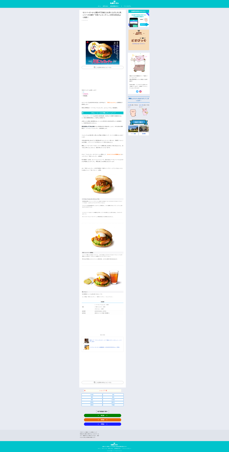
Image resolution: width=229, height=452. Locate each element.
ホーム (99, 6)
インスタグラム (128, 6)
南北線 (102, 415)
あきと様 (141, 105)
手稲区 (113, 405)
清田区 (91, 405)
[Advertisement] (102, 31)
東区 (92, 397)
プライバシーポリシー (126, 448)
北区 (113, 394)
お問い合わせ (105, 6)
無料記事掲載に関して (114, 6)
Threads (85, 95)
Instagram (85, 93)
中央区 (91, 394)
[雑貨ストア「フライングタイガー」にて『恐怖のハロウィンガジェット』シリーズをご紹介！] (103, 343)
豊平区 (113, 402)
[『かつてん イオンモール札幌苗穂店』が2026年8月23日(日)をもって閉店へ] (102, 349)
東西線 (102, 419)
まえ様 (129, 105)
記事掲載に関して (117, 448)
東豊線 (102, 424)
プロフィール (104, 448)
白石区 (113, 399)
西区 (113, 397)
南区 (92, 399)
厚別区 (91, 402)
